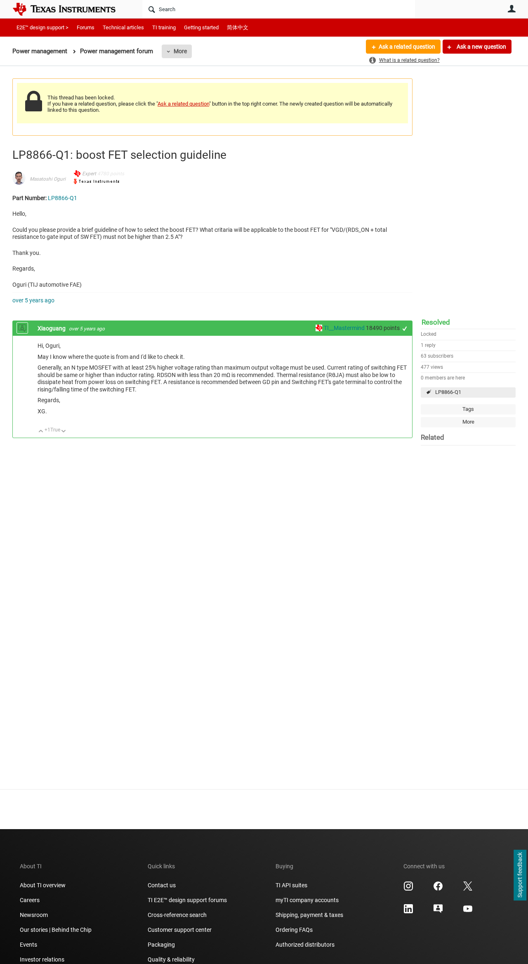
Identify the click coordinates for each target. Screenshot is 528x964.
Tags (468, 409)
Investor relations (42, 959)
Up (41, 431)
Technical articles (123, 27)
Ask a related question (407, 46)
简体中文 (237, 27)
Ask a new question (480, 46)
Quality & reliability (171, 959)
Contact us (162, 885)
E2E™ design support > (42, 27)
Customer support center (180, 929)
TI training (164, 27)
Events (28, 944)
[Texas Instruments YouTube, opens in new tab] (468, 911)
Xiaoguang (52, 328)
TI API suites (291, 885)
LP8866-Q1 (448, 392)
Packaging (161, 944)
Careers (30, 900)
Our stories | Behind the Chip (56, 929)
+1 (405, 328)
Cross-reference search (177, 915)
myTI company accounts (307, 900)
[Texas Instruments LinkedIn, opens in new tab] (408, 911)
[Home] (70, 9)
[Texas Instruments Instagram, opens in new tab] (408, 889)
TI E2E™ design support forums (187, 900)
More (180, 51)
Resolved (436, 322)
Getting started (201, 27)
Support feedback (519, 875)
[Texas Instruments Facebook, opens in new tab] (438, 889)
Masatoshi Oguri (48, 179)
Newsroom (34, 915)
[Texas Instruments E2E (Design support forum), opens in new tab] (438, 911)
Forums (85, 27)
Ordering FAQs (294, 929)
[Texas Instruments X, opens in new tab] (468, 889)
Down (63, 431)
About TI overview (43, 885)
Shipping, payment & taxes (309, 915)
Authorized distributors (305, 944)
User (511, 9)
